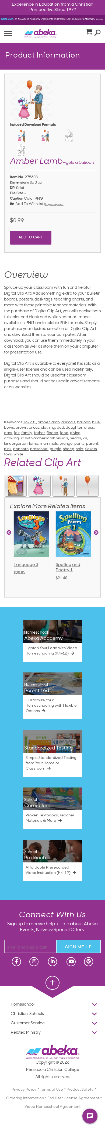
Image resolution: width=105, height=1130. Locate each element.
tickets (91, 449)
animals (68, 422)
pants (79, 444)
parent (92, 444)
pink (8, 449)
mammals (49, 444)
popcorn (21, 449)
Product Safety (79, 1090)
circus (34, 428)
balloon (83, 422)
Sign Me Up (78, 946)
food (64, 433)
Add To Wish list (28, 204)
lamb (33, 444)
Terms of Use (51, 1090)
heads (75, 438)
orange (66, 444)
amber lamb (49, 422)
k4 (85, 438)
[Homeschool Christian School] (16, 961)
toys (8, 454)
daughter (74, 428)
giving (75, 433)
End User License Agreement (73, 1098)
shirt (79, 449)
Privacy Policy (24, 1090)
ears (8, 433)
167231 (29, 422)
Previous (9, 532)
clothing (48, 428)
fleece (52, 433)
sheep (68, 449)
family (26, 433)
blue (96, 422)
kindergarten (15, 444)
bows (9, 428)
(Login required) (54, 204)
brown (21, 428)
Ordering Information (25, 1098)
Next (96, 532)
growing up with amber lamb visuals (36, 438)
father (39, 433)
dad (60, 428)
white (18, 454)
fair (17, 433)
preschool (39, 449)
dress (89, 428)
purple (55, 449)
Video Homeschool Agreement (52, 1107)
